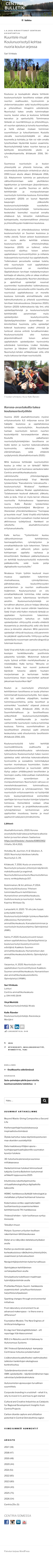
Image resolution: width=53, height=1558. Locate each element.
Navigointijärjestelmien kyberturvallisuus (25, 1262)
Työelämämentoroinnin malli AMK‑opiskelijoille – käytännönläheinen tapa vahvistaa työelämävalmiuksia (26, 1374)
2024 (7, 1487)
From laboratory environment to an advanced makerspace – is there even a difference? (23, 1311)
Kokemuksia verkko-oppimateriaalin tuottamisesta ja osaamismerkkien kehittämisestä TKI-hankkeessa (22, 1206)
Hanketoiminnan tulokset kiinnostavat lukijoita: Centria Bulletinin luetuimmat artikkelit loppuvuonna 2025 (23, 1171)
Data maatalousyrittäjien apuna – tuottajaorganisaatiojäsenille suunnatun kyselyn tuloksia (24, 1150)
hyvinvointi (15, 1047)
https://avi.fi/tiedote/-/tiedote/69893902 (24, 841)
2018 (6, 1452)
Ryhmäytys (14, 1050)
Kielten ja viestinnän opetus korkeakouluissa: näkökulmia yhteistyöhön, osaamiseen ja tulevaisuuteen (25, 1252)
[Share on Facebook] (6, 1026)
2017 (6, 1447)
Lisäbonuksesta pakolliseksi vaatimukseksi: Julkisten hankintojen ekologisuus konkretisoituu (25, 1361)
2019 (6, 1458)
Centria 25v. (10, 1504)
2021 (10, 1043)
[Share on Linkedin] (17, 1026)
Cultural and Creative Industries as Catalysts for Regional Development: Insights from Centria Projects (26, 1405)
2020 (7, 1464)
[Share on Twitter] (11, 1026)
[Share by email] (22, 1026)
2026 (7, 1498)
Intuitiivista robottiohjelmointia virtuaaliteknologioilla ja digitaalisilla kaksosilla (22, 1184)
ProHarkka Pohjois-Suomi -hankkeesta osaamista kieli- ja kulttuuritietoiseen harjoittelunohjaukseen (23, 1289)
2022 (6, 1475)
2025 (7, 1493)
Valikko (28, 20)
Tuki (25, 1050)
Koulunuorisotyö (33, 1047)
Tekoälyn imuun (12, 1225)
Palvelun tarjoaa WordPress (17, 1551)
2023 (7, 1481)
